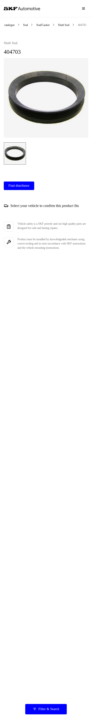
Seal (25, 25)
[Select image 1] (15, 153)
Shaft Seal (63, 25)
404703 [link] (82, 25)
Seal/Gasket (43, 25)
